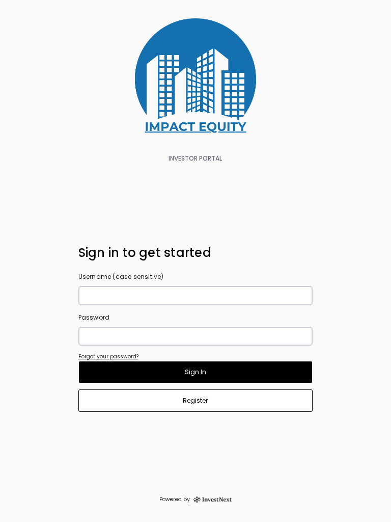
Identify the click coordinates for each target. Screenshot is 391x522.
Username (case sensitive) (121, 276)
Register (195, 400)
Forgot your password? (108, 356)
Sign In (195, 372)
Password (94, 317)
